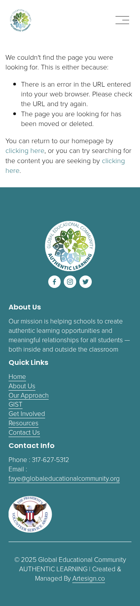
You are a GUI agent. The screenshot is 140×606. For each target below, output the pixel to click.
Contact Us (24, 432)
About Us (22, 385)
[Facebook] (54, 281)
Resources (23, 422)
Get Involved (27, 413)
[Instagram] (70, 281)
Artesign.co (88, 578)
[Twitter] (85, 281)
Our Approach (29, 395)
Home (17, 376)
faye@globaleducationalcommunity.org (64, 478)
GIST (16, 404)
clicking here (24, 150)
